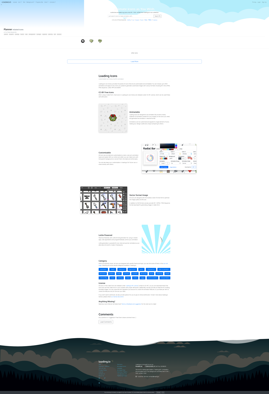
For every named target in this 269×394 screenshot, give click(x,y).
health (112, 269)
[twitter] (106, 379)
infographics (151, 269)
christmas (159, 273)
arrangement (32, 34)
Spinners (119, 364)
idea (26, 34)
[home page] (6, 2)
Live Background (122, 374)
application (103, 269)
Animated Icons (121, 366)
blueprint (11, 34)
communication (152, 278)
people (167, 273)
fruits (112, 278)
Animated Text (121, 370)
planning (50, 34)
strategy (17, 34)
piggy (142, 278)
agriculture (132, 269)
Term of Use (102, 368)
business (135, 273)
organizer (44, 34)
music (135, 278)
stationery (122, 269)
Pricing (254, 2)
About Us (101, 376)
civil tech (126, 273)
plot (55, 34)
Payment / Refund (104, 366)
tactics (22, 34)
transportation (165, 278)
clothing (120, 278)
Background (29, 2)
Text (24, 2)
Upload (15, 2)
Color (45, 2)
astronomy (103, 273)
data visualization (164, 269)
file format (144, 273)
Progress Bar (39, 2)
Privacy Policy (103, 370)
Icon (19, 2)
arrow (151, 273)
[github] (101, 384)
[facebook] (101, 379)
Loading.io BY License (132, 285)
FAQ (100, 364)
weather (111, 273)
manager (39, 34)
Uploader (119, 368)
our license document (117, 297)
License (101, 372)
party (141, 269)
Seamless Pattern (122, 372)
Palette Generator (122, 376)
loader (119, 273)
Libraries (52, 2)
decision (59, 34)
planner (6, 34)
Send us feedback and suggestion (131, 304)
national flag (103, 278)
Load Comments (106, 322)
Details (158, 392)
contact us (102, 374)
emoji (128, 278)
